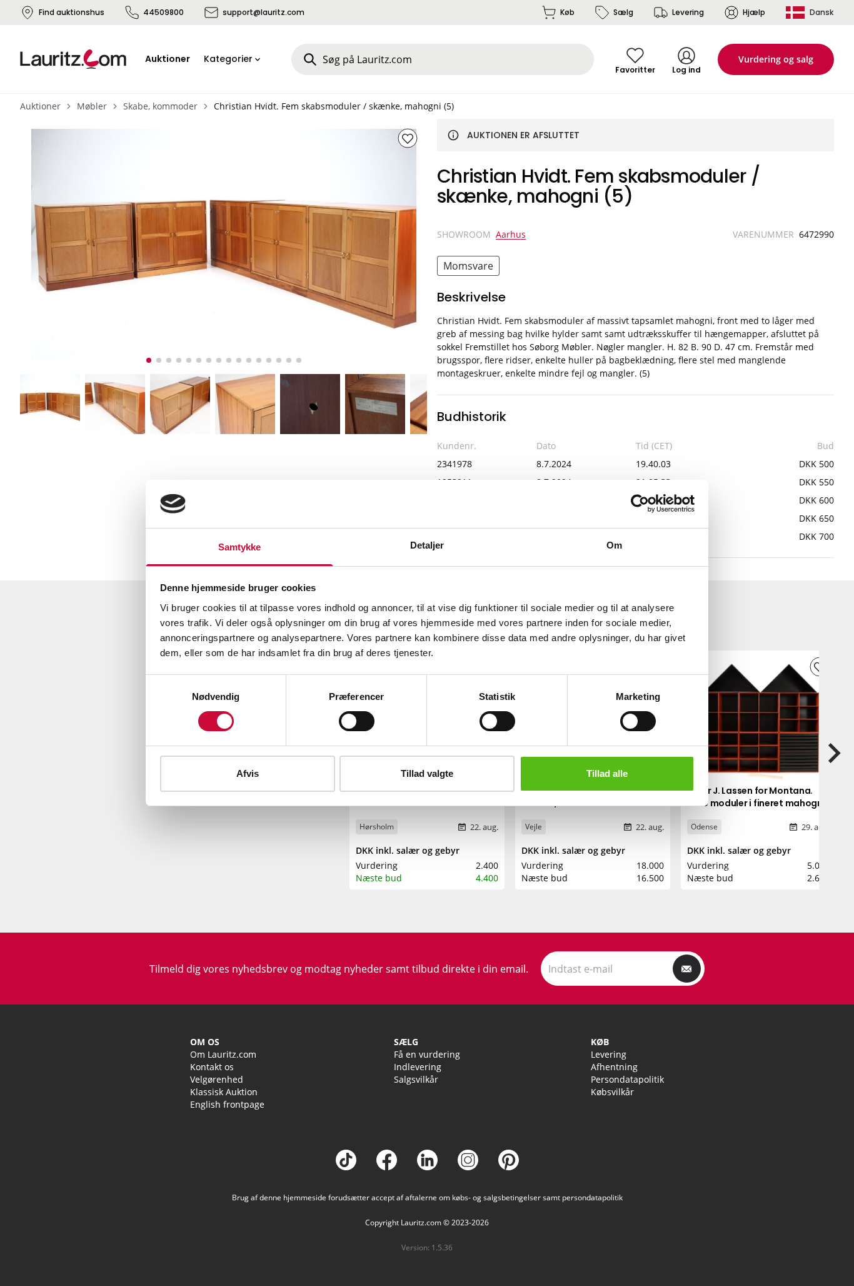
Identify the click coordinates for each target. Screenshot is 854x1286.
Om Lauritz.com (223, 1054)
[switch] (356, 721)
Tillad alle (607, 773)
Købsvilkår (612, 1092)
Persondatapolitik (627, 1079)
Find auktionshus (71, 12)
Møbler (92, 106)
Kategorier (228, 59)
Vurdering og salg (775, 59)
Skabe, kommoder (160, 106)
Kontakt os (212, 1067)
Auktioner (40, 106)
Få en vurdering (427, 1054)
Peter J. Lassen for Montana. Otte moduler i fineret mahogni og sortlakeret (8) (756, 803)
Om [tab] (614, 545)
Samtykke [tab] (239, 547)
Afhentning (614, 1067)
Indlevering (417, 1067)
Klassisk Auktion (224, 1092)
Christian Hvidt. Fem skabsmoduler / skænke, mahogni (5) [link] (334, 106)
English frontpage (227, 1104)
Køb (567, 12)
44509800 (163, 12)
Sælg (623, 12)
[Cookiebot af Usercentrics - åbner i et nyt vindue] (640, 503)
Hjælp (754, 12)
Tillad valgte (427, 773)
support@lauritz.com (263, 12)
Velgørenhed (216, 1079)
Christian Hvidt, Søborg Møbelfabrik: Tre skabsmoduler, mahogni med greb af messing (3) (426, 809)
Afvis (247, 773)
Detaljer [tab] (427, 545)
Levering (688, 12)
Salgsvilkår (416, 1079)
